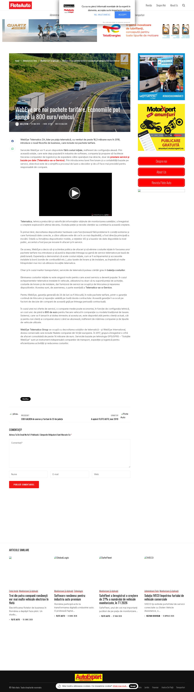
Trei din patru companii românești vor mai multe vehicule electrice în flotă (28, 599)
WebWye (25, 399)
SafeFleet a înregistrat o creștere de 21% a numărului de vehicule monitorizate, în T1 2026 (118, 599)
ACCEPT (123, 15)
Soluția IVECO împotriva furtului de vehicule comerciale (164, 597)
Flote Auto (15, 620)
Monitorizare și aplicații (50, 60)
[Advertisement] (75, 370)
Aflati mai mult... (120, 686)
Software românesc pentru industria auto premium (69, 597)
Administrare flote (30, 60)
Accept (132, 686)
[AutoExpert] (88, 677)
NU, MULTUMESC (102, 15)
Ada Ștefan (24, 124)
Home (17, 60)
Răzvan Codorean (153, 616)
